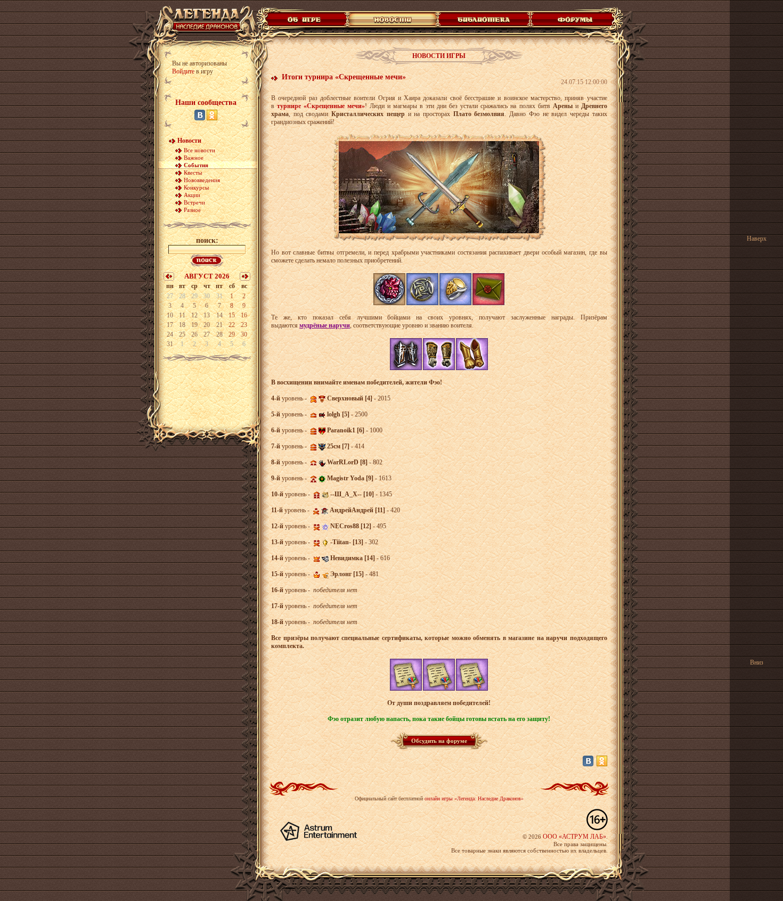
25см (333, 446)
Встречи (194, 202)
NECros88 (344, 526)
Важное (193, 157)
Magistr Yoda (345, 478)
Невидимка (346, 558)
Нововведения (202, 180)
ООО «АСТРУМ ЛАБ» (574, 836)
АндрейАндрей (351, 510)
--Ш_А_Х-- (346, 494)
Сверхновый (345, 398)
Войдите (183, 71)
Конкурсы (196, 187)
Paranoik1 (341, 430)
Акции (192, 195)
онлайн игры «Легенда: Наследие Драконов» (474, 798)
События (196, 165)
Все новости (199, 150)
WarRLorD (342, 462)
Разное (192, 210)
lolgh (333, 414)
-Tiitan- (340, 542)
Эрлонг (341, 574)
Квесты (193, 172)
